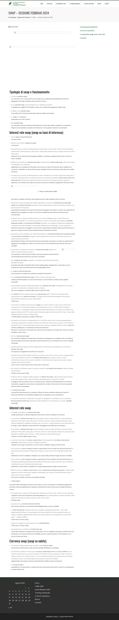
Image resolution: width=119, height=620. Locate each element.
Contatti (107, 4)
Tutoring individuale (75, 4)
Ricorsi (99, 4)
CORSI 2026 (49, 4)
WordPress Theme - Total (54, 616)
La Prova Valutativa (89, 4)
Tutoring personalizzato (88, 27)
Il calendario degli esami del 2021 (92, 34)
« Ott (10, 608)
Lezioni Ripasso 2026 (61, 4)
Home (41, 4)
